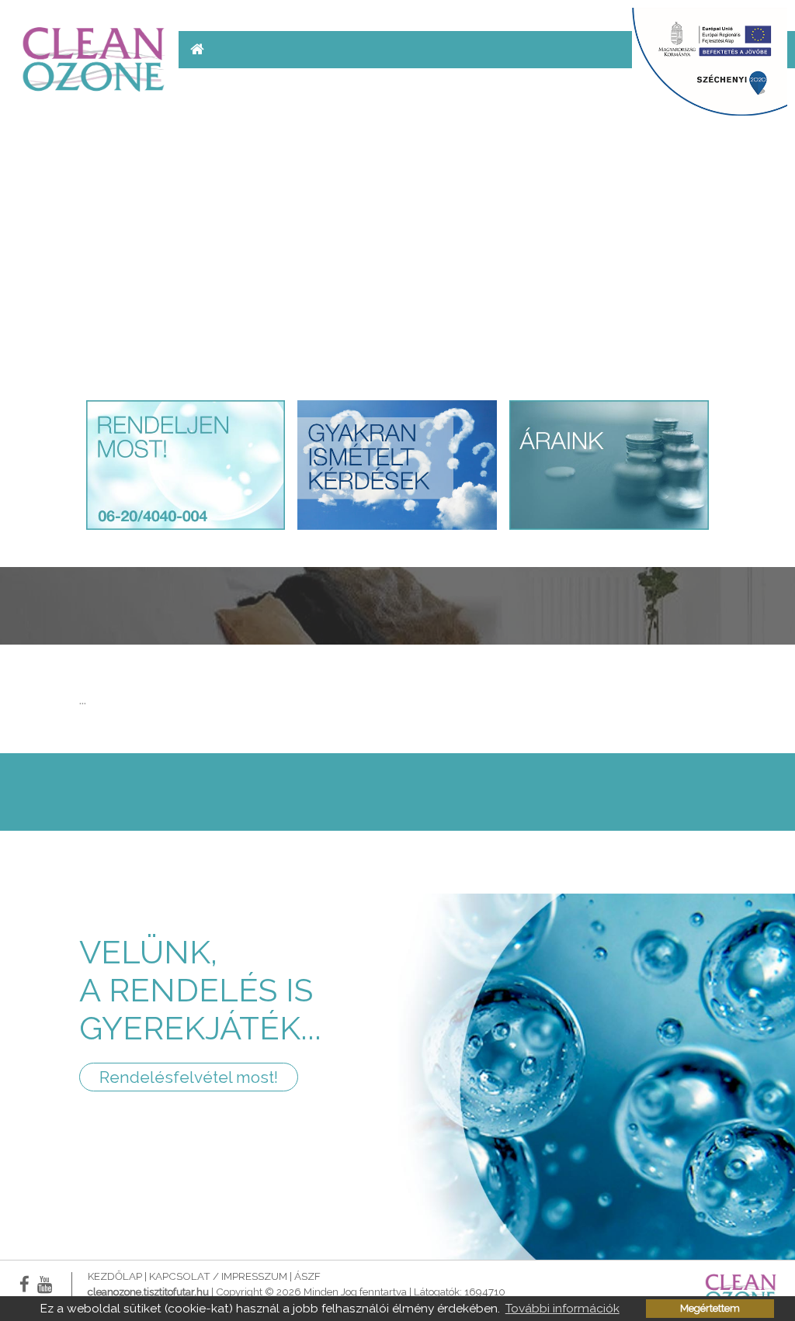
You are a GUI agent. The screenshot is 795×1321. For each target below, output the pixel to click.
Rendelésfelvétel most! (188, 1077)
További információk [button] (562, 1308)
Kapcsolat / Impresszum (218, 1276)
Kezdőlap (115, 1276)
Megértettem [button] (710, 1308)
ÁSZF (307, 1276)
